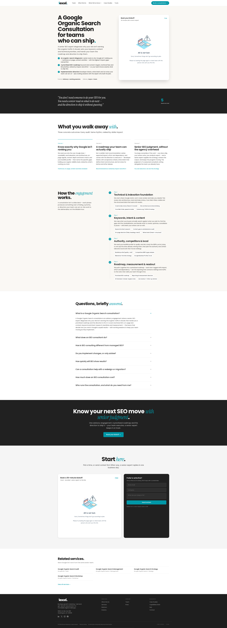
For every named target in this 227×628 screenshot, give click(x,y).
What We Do (82, 3)
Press (127, 605)
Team (74, 3)
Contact (152, 610)
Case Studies (108, 3)
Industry (104, 610)
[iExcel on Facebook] (67, 616)
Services (104, 605)
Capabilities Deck (155, 605)
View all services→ (64, 584)
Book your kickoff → (113, 435)
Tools (116, 3)
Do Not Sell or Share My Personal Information (100, 624)
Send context (146, 502)
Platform (104, 607)
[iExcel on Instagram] (64, 616)
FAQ (151, 607)
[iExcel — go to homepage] (63, 3)
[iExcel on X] (61, 616)
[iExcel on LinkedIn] (58, 616)
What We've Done (94, 3)
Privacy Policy (83, 624)
